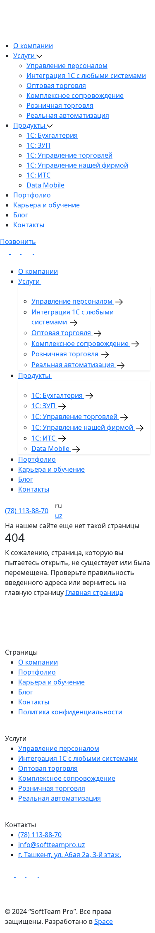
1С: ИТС (38, 175)
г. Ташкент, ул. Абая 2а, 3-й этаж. (69, 854)
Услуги (24, 55)
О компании (33, 45)
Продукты (30, 125)
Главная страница (94, 592)
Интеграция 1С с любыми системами (86, 75)
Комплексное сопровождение (75, 95)
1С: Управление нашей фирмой (77, 165)
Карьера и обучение (46, 204)
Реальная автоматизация (67, 115)
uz (58, 515)
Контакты (28, 224)
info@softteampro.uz (51, 844)
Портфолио (32, 195)
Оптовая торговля (56, 85)
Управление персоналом (66, 65)
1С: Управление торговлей (69, 155)
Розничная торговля (59, 105)
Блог (20, 214)
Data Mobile (45, 185)
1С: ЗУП (38, 145)
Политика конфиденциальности (70, 711)
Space (103, 921)
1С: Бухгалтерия (52, 135)
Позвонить (18, 241)
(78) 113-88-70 (26, 510)
